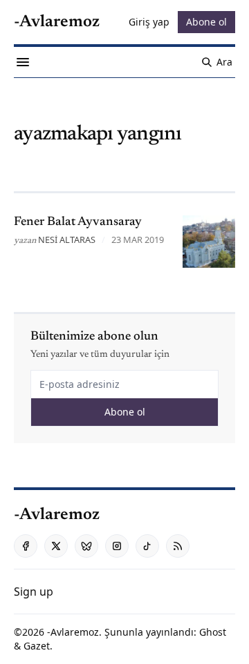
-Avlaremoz (73, 631)
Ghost (212, 631)
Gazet (37, 645)
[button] (33, 591)
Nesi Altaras (66, 239)
